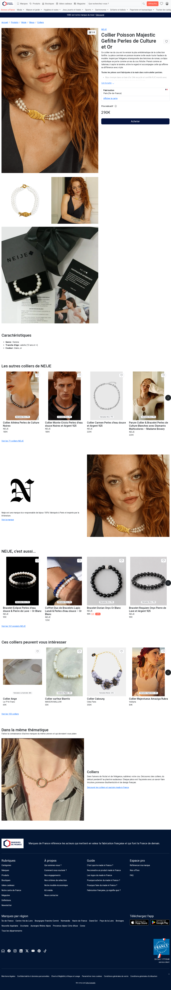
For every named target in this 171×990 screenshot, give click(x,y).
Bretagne (120, 921)
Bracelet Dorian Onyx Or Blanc (104, 607)
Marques (24, 3)
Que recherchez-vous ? (99, 3)
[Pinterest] (39, 951)
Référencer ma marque (140, 865)
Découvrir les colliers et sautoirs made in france (108, 787)
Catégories (6, 865)
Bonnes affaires (8, 10)
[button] (92, 976)
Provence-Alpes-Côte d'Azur (65, 926)
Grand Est (93, 921)
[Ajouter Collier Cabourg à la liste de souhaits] (121, 651)
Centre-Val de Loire (24, 921)
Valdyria (132, 702)
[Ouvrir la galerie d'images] (50, 101)
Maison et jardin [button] (33, 10)
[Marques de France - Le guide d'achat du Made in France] (8, 3)
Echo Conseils (90, 983)
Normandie (65, 921)
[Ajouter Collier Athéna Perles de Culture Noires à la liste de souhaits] (37, 375)
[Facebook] (9, 951)
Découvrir (100, 15)
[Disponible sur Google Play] (160, 922)
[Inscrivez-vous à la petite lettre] (3, 951)
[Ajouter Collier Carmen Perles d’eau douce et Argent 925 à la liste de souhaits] (121, 375)
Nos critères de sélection (55, 880)
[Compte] (166, 4)
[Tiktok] (45, 951)
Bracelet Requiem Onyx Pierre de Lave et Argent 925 (147, 609)
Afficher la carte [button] (110, 98)
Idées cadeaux (65, 3)
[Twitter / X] (27, 951)
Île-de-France (8, 921)
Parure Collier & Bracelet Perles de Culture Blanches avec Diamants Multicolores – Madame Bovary (148, 425)
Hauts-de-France (79, 921)
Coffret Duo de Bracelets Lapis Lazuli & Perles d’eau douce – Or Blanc (63, 611)
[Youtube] (33, 951)
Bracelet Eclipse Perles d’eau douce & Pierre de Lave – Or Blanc (22, 609)
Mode (23, 22)
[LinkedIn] (21, 951)
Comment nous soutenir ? (55, 870)
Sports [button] (88, 10)
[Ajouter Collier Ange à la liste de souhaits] (37, 651)
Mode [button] (20, 10)
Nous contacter (51, 895)
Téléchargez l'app (142, 916)
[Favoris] (161, 4)
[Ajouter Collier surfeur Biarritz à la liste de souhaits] (79, 651)
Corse (82, 926)
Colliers (40, 22)
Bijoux (31, 22)
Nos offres (134, 870)
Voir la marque (8, 519)
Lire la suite (106, 83)
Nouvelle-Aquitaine (10, 926)
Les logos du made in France (99, 875)
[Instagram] (15, 951)
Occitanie (24, 926)
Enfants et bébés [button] (118, 10)
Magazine (81, 3)
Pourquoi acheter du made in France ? (103, 880)
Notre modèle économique (56, 885)
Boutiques (49, 3)
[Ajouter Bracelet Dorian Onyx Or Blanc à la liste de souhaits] (121, 560)
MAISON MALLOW (53, 702)
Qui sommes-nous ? (52, 865)
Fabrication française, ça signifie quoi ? (104, 890)
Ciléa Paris (91, 702)
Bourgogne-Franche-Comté (47, 921)
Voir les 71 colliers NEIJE (13, 441)
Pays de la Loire (107, 921)
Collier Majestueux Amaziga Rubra (148, 698)
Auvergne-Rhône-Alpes (41, 926)
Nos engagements (52, 875)
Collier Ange (10, 698)
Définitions (6, 900)
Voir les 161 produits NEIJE (14, 626)
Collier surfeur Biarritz (57, 698)
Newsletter (7, 905)
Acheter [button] (135, 121)
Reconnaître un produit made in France (104, 870)
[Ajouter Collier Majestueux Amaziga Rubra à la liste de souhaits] (163, 651)
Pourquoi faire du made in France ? (102, 885)
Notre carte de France (11, 890)
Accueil (5, 22)
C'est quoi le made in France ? (100, 865)
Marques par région (15, 916)
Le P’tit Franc (9, 702)
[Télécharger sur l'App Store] (139, 922)
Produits (36, 3)
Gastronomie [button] (101, 10)
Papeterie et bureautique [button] (141, 10)
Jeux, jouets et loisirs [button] (72, 10)
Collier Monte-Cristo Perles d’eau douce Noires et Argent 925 (64, 424)
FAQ (131, 875)
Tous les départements (12, 931)
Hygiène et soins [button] (51, 10)
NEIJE (104, 29)
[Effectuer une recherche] (143, 3)
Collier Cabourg (96, 698)
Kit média (48, 890)
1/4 (93, 32)
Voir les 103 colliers (10, 714)
